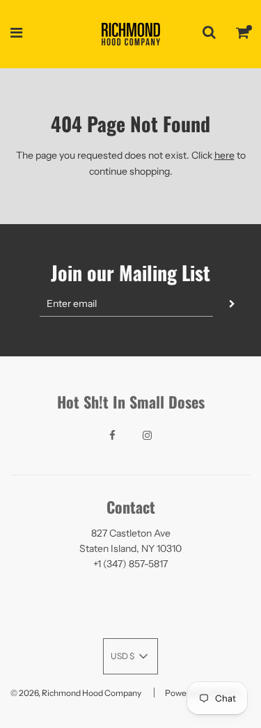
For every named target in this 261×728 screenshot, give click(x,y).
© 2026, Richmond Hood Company (75, 693)
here (224, 155)
